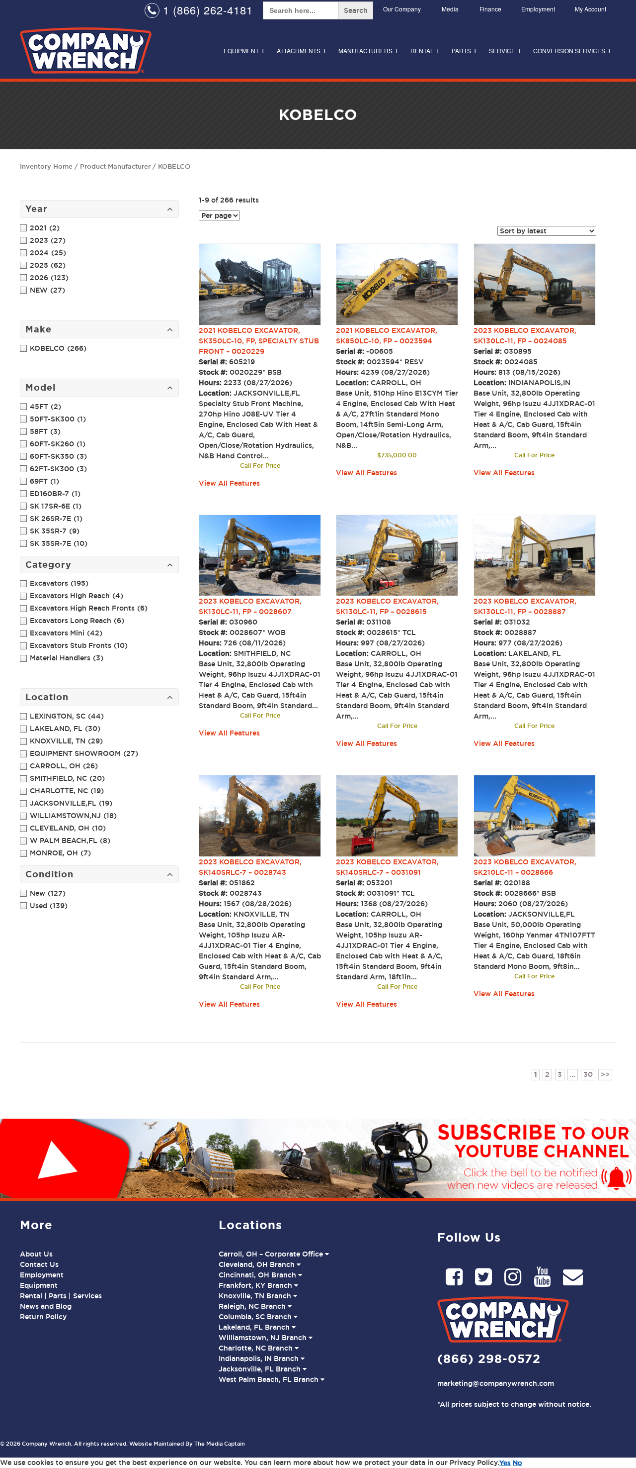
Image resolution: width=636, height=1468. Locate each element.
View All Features (229, 483)
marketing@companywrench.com (495, 1383)
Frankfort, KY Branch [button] (256, 1285)
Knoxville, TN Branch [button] (256, 1296)
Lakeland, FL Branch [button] (255, 1327)
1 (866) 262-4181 (206, 9)
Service (505, 50)
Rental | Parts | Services (61, 1296)
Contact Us (39, 1264)
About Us (36, 1254)
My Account (590, 8)
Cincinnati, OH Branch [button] (258, 1275)
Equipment (244, 50)
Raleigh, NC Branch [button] (253, 1306)
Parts (464, 50)
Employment (538, 8)
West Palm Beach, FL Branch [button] (269, 1379)
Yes (505, 1462)
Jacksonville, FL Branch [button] (261, 1369)
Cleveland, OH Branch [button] (258, 1264)
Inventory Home (46, 166)
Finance (490, 8)
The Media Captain (219, 1444)
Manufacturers (368, 50)
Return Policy (43, 1317)
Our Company (402, 8)
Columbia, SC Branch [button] (256, 1317)
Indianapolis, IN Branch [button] (260, 1359)
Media (450, 8)
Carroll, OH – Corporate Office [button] (272, 1254)
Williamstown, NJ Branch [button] (264, 1338)
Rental (425, 50)
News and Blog (46, 1306)
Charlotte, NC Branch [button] (257, 1348)
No (517, 1462)
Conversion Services (572, 50)
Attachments (301, 50)
